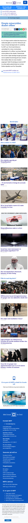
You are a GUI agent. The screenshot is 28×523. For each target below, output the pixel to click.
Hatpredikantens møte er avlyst (11, 228)
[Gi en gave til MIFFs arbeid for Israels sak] (14, 378)
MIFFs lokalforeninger (8, 472)
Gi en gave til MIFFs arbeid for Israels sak (14, 383)
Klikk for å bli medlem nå (21, 7)
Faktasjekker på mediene (9, 462)
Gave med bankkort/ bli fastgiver (14, 495)
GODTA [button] (7, 520)
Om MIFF (5, 470)
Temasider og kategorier (9, 459)
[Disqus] (14, 96)
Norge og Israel (6, 460)
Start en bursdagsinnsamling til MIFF (15, 500)
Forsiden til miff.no (7, 455)
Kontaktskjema (10, 424)
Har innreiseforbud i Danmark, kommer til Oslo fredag (11, 272)
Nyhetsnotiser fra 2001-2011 (11, 72)
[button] (24, 29)
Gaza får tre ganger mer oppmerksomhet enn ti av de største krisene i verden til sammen (13, 365)
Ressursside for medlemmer (10, 476)
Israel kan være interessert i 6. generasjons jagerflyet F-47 (11, 250)
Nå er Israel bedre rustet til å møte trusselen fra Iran (12, 206)
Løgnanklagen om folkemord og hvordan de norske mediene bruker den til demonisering (14, 341)
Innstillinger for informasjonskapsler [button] (11, 516)
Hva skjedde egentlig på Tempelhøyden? (9, 161)
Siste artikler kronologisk (9, 457)
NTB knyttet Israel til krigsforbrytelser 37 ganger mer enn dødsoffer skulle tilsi (14, 297)
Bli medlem (5, 469)
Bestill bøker (14, 122)
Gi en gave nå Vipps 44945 (6, 7)
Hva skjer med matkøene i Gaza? (12, 319)
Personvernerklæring (8, 478)
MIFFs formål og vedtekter (9, 474)
